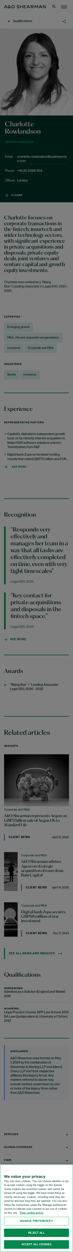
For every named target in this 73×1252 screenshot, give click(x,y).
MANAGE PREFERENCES (36, 1221)
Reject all (36, 1232)
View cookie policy (31, 1212)
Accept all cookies (36, 1244)
